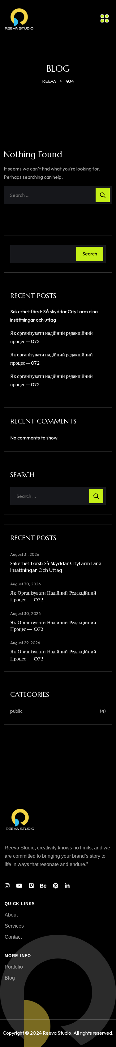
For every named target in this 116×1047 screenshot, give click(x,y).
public (16, 711)
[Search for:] (58, 195)
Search (89, 254)
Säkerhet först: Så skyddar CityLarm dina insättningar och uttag (55, 566)
